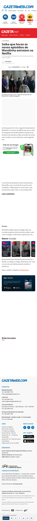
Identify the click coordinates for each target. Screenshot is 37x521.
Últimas (28, 35)
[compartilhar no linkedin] (23, 518)
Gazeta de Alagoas (7, 427)
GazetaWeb (5, 437)
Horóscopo (4, 35)
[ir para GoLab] (22, 510)
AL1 (26, 10)
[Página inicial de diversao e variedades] (9, 31)
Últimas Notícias (12, 10)
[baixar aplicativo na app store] (17, 287)
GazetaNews (5, 441)
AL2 (29, 10)
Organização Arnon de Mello (10, 443)
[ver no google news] (31, 518)
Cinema (21, 35)
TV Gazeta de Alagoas (8, 431)
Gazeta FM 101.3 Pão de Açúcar (11, 439)
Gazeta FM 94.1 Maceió (9, 433)
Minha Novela (13, 35)
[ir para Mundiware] (8, 510)
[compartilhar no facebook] (19, 518)
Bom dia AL (20, 10)
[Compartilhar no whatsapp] (15, 518)
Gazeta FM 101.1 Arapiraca (10, 435)
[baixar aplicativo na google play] (8, 287)
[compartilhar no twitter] (11, 518)
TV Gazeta (34, 10)
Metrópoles (25, 270)
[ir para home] (18, 6)
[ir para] (28, 437)
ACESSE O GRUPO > (11, 152)
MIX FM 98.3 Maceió (8, 429)
